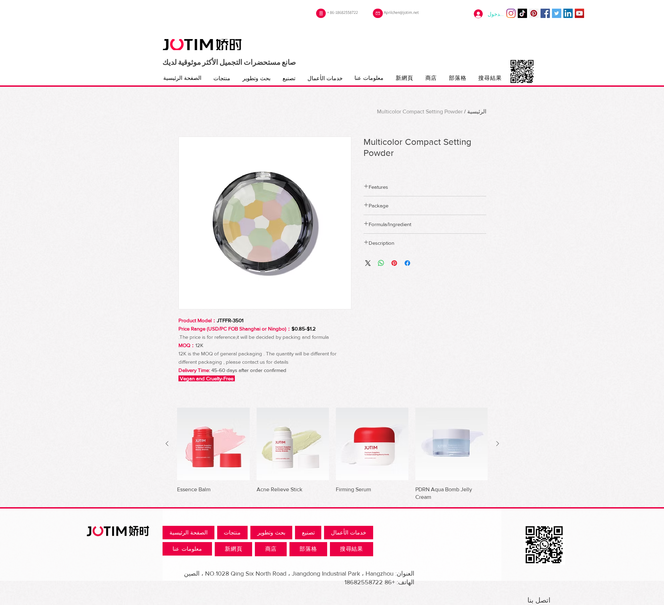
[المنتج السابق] (498, 443)
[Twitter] (556, 13)
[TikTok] (522, 13)
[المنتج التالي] (167, 443)
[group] (332, 454)
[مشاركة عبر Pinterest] (394, 263)
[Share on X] (368, 263)
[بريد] (378, 13)
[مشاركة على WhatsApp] (381, 263)
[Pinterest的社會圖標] (533, 13)
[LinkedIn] (568, 13)
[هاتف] (321, 13)
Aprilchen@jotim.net (401, 12)
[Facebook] (545, 13)
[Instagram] (511, 13)
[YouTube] (579, 13)
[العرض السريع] (451, 444)
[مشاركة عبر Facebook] (407, 263)
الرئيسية (476, 111)
